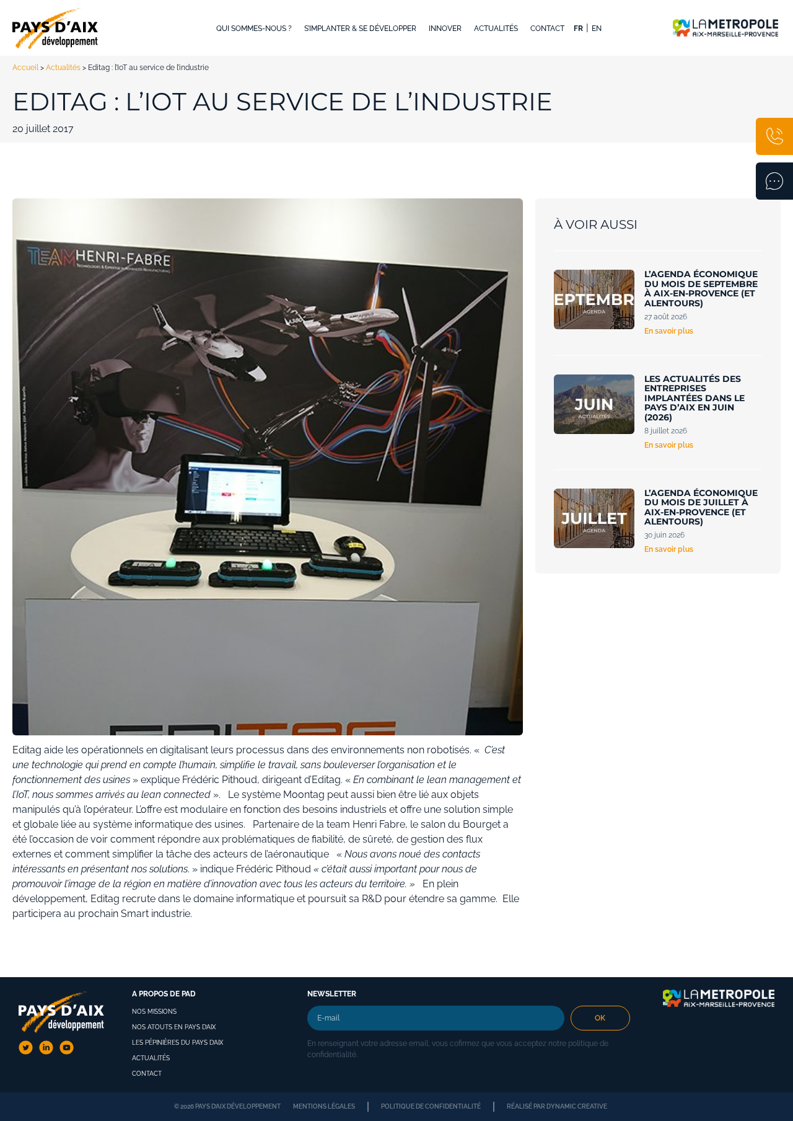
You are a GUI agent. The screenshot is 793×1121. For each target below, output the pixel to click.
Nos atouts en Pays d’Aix (174, 1027)
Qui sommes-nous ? (254, 28)
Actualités (496, 28)
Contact (547, 28)
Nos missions (154, 1011)
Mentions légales (324, 1106)
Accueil (25, 67)
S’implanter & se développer (360, 28)
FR (578, 28)
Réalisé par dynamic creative (557, 1106)
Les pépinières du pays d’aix (177, 1042)
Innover (445, 28)
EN (597, 28)
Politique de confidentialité (431, 1106)
